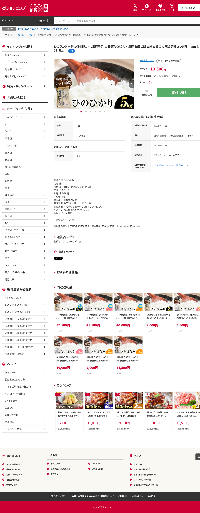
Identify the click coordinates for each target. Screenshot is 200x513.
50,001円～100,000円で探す (19, 347)
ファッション (10, 265)
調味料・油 (10, 208)
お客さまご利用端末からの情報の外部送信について (93, 496)
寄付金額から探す (13, 479)
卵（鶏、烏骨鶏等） (13, 166)
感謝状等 (9, 279)
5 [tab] (100, 111)
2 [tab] (86, 111)
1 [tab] (81, 111)
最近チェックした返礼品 (60, 468)
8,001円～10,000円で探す (17, 311)
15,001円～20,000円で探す (18, 325)
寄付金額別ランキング (15, 76)
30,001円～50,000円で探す (18, 339)
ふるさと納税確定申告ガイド (18, 386)
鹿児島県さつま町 (147, 60)
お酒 (7, 173)
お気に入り (160, 10)
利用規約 (9, 421)
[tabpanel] (94, 84)
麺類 (7, 201)
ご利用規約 (123, 496)
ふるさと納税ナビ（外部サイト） (146, 484)
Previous (56, 84)
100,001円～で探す (14, 354)
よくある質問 (11, 400)
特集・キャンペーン (19, 86)
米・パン (21, 35)
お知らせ (9, 407)
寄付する (54, 473)
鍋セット (9, 215)
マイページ (146, 10)
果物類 (8, 138)
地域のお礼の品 (12, 237)
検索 (135, 10)
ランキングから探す (14, 464)
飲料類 (8, 180)
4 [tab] (95, 111)
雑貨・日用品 (11, 251)
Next (131, 84)
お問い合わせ (11, 414)
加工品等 (9, 194)
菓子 (7, 187)
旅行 (7, 222)
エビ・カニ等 (11, 145)
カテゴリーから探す (14, 474)
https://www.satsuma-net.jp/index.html (171, 165)
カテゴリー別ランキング (16, 62)
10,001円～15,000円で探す (18, 318)
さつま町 (58, 258)
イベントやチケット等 (15, 230)
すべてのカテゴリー (14, 117)
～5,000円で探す (13, 297)
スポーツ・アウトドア (14, 244)
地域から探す (17, 97)
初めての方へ (11, 372)
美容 (7, 258)
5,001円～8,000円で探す (17, 304)
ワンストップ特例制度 (15, 393)
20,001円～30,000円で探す (18, 332)
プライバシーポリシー (15, 428)
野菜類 (8, 159)
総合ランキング (12, 55)
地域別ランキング (13, 69)
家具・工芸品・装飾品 (15, 272)
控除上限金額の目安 (15, 379)
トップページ (7, 35)
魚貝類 (8, 152)
